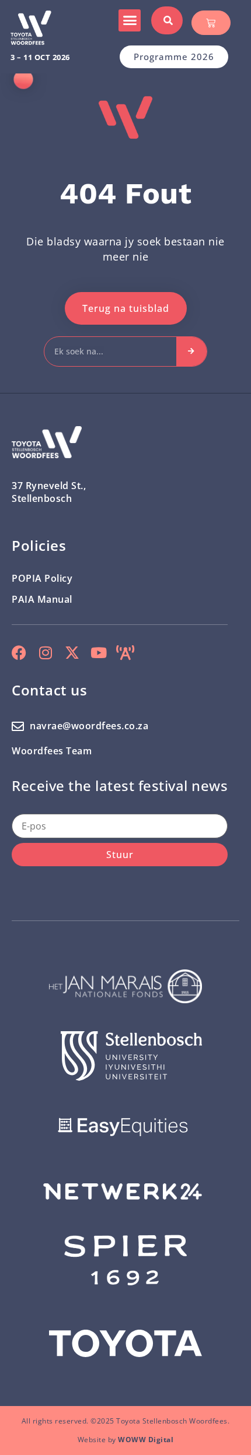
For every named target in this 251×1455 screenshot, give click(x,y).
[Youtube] (99, 652)
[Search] (191, 351)
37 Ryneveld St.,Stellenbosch (49, 492)
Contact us (49, 690)
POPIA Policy (42, 578)
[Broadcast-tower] (125, 652)
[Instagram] (46, 652)
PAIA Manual (42, 599)
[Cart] (211, 22)
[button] (129, 20)
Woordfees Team (52, 750)
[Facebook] (19, 652)
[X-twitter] (72, 652)
